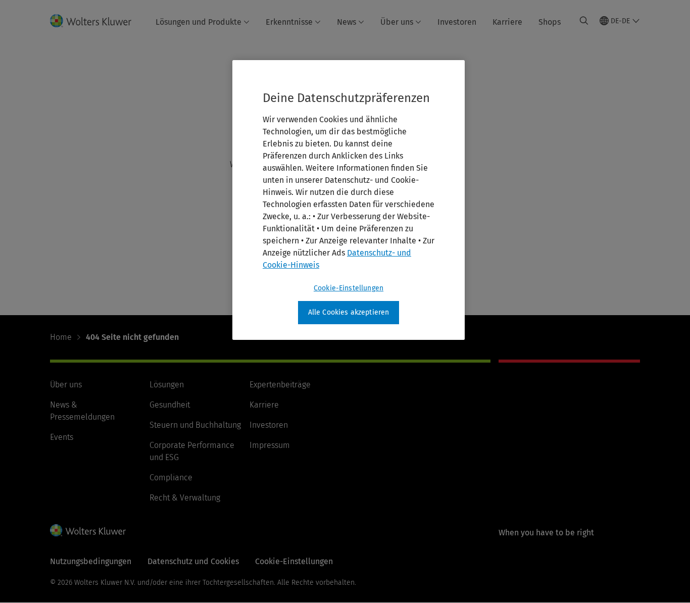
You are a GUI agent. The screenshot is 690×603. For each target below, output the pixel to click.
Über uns (396, 22)
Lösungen (167, 384)
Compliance (171, 477)
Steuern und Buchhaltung (195, 425)
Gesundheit (170, 405)
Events (61, 437)
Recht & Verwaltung (185, 497)
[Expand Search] (584, 21)
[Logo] (96, 20)
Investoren (456, 22)
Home (61, 337)
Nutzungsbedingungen (90, 561)
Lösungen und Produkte (198, 22)
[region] (348, 200)
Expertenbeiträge (280, 384)
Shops (549, 22)
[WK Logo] (88, 530)
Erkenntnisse (289, 22)
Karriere (507, 22)
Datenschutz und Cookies (193, 561)
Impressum (270, 445)
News (346, 22)
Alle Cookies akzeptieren (348, 312)
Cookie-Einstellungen (348, 288)
